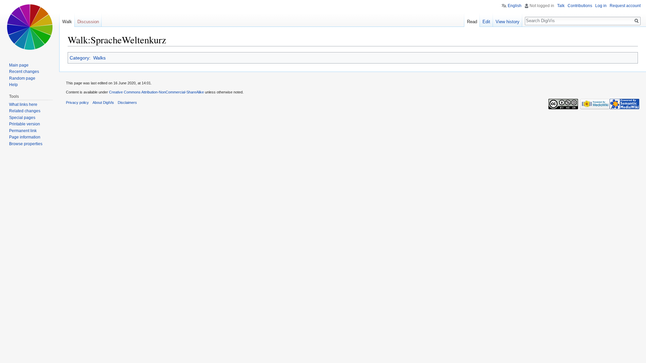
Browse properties (25, 144)
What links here (23, 104)
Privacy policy (77, 102)
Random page (22, 78)
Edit (486, 21)
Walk (67, 21)
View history (507, 21)
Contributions (580, 5)
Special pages (22, 117)
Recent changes (24, 71)
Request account (625, 5)
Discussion (88, 21)
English (515, 5)
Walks (99, 58)
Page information (24, 137)
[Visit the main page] (30, 27)
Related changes (24, 111)
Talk (561, 5)
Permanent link (23, 130)
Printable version (24, 124)
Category (79, 58)
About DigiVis (103, 102)
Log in (601, 5)
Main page (19, 65)
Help (13, 84)
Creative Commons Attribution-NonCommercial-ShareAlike (156, 92)
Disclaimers (127, 102)
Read (472, 21)
